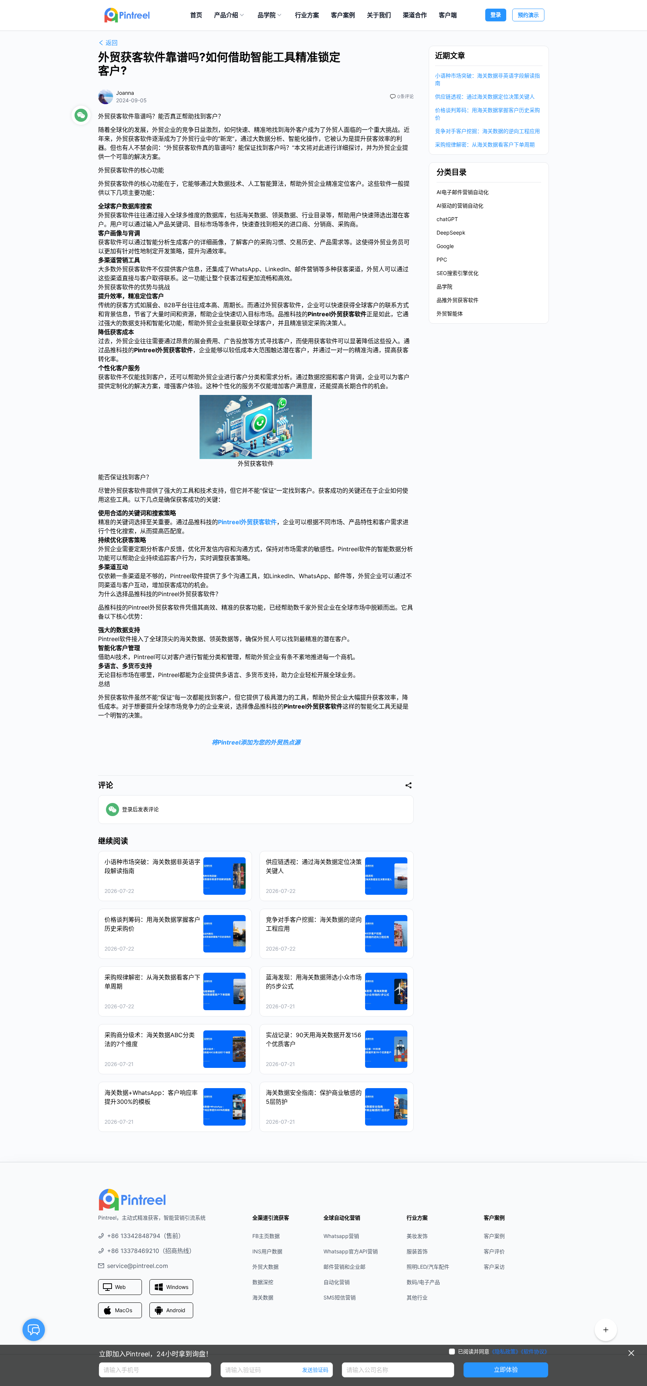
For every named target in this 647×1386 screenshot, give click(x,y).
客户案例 (343, 15)
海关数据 (262, 1297)
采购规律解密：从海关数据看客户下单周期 (485, 144)
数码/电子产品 (423, 1282)
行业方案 (307, 15)
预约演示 (528, 15)
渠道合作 (415, 15)
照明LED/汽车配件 (428, 1266)
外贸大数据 (265, 1266)
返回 (112, 42)
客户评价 (494, 1251)
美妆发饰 (417, 1236)
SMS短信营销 (340, 1297)
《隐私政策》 (505, 1351)
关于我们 (379, 15)
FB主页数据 (266, 1236)
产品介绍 (226, 15)
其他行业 (417, 1297)
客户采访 (494, 1266)
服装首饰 (417, 1251)
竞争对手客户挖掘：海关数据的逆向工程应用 (487, 131)
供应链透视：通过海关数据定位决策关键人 (485, 96)
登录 (495, 14)
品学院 (267, 15)
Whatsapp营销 (341, 1236)
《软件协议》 (535, 1351)
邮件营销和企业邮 (344, 1266)
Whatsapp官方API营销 (351, 1251)
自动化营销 (337, 1282)
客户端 (448, 15)
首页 (196, 15)
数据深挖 (262, 1282)
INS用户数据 (267, 1251)
